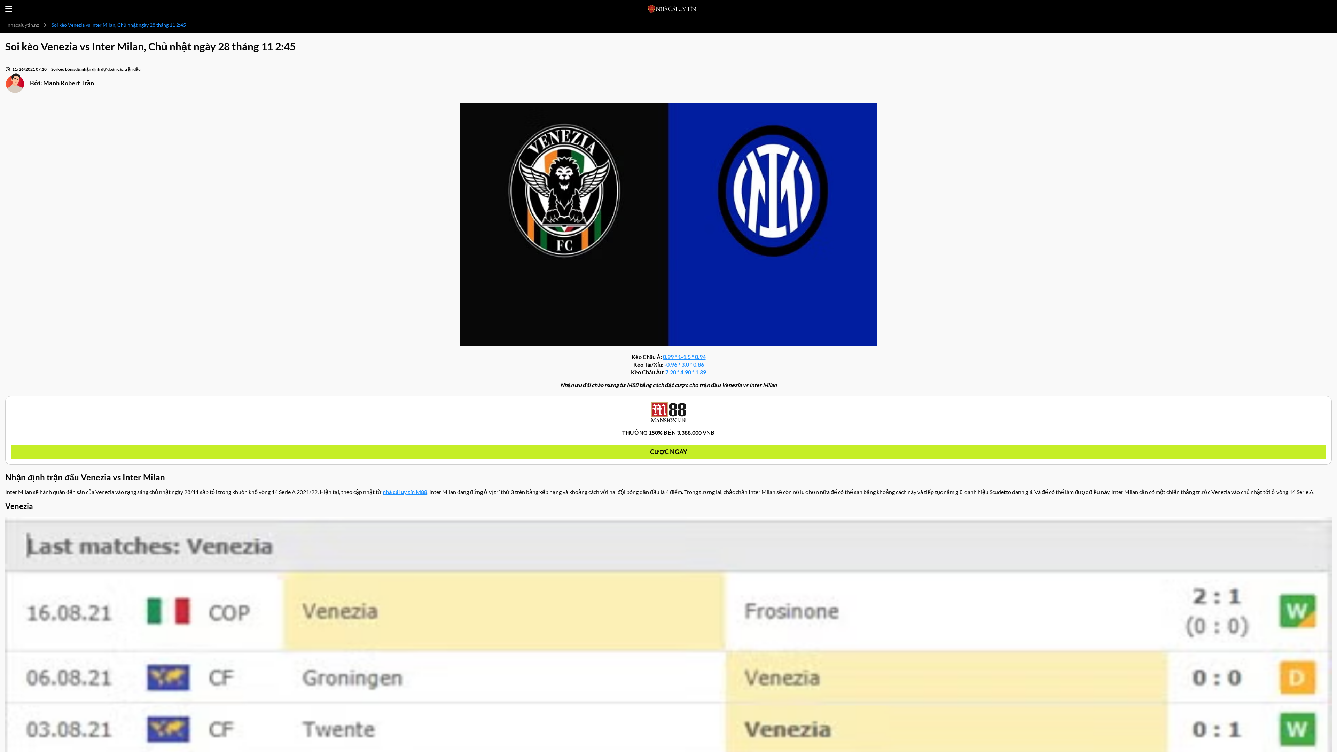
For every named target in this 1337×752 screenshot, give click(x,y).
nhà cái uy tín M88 (405, 491)
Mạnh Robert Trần (68, 83)
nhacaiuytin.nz (23, 25)
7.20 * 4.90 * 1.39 (685, 372)
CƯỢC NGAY (668, 451)
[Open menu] (8, 9)
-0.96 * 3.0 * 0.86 (684, 364)
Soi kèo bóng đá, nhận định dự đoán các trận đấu (96, 69)
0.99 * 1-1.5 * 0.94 (684, 356)
